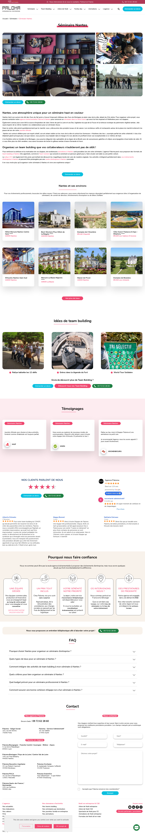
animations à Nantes (65, 151)
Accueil (5, 19)
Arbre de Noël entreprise (88, 806)
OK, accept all (61, 826)
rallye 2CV (9, 157)
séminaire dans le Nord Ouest (75, 119)
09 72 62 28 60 (131, 2)
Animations (92, 9)
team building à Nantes (11, 154)
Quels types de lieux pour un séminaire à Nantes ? (32, 659)
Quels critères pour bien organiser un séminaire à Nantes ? (36, 674)
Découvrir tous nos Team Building (72, 386)
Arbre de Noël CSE (86, 809)
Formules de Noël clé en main (90, 816)
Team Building (46, 9)
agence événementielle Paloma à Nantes (35, 119)
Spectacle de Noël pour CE (89, 811)
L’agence (106, 9)
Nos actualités (7, 806)
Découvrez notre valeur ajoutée (16, 611)
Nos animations (48, 814)
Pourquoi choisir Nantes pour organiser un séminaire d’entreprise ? (40, 651)
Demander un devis (132, 9)
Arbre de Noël (63, 9)
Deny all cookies (43, 826)
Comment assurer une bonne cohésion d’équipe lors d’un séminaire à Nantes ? (45, 690)
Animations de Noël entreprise (90, 814)
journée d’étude (25, 130)
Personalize (26, 826)
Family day (78, 9)
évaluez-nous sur (112, 493)
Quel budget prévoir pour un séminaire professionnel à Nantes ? (39, 682)
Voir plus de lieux (72, 298)
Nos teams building (49, 806)
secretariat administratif (114, 498)
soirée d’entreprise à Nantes (55, 159)
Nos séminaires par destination (53, 809)
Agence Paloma (112, 480)
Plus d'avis (120, 509)
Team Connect (44, 154)
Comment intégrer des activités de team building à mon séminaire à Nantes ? (45, 666)
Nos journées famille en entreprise (55, 811)
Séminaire (31, 9)
